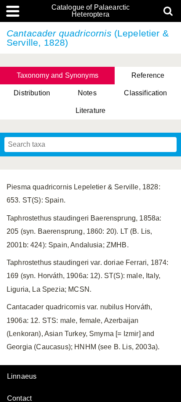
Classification (145, 93)
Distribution (32, 93)
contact (19, 398)
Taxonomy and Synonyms (57, 75)
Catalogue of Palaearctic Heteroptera (90, 11)
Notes (87, 93)
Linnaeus (21, 376)
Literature (91, 110)
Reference (147, 75)
